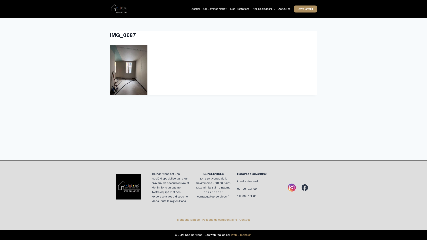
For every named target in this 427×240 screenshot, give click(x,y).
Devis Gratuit (305, 9)
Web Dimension (241, 234)
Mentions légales (188, 219)
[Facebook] (304, 187)
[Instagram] (291, 187)
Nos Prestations (239, 9)
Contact (244, 219)
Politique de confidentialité (219, 219)
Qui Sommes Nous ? (215, 9)
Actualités (284, 9)
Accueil (195, 9)
